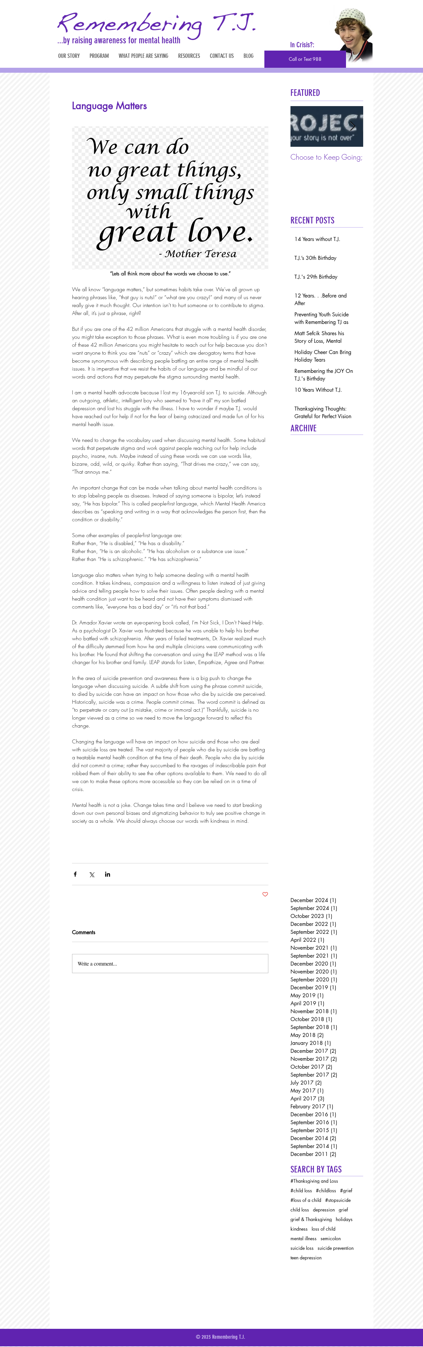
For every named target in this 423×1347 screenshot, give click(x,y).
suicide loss (302, 1248)
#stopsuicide (338, 1200)
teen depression (306, 1257)
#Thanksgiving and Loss (314, 1181)
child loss (299, 1209)
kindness (299, 1229)
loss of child (323, 1229)
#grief (346, 1190)
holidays (344, 1219)
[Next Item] (353, 126)
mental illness (303, 1238)
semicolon (331, 1238)
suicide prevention (336, 1248)
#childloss (326, 1190)
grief (343, 1209)
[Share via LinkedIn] (107, 874)
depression (324, 1209)
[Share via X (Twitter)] (91, 874)
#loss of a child (305, 1200)
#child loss (301, 1190)
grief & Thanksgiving (311, 1219)
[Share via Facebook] (75, 874)
